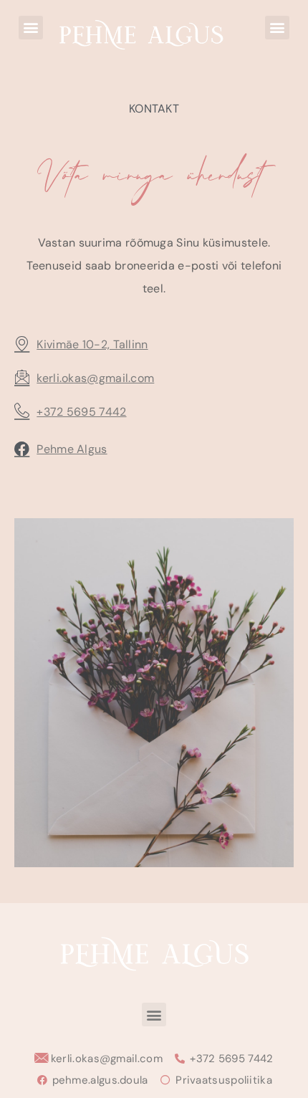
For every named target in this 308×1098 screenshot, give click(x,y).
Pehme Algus (72, 449)
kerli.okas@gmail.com (95, 378)
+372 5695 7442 (81, 411)
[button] (30, 27)
